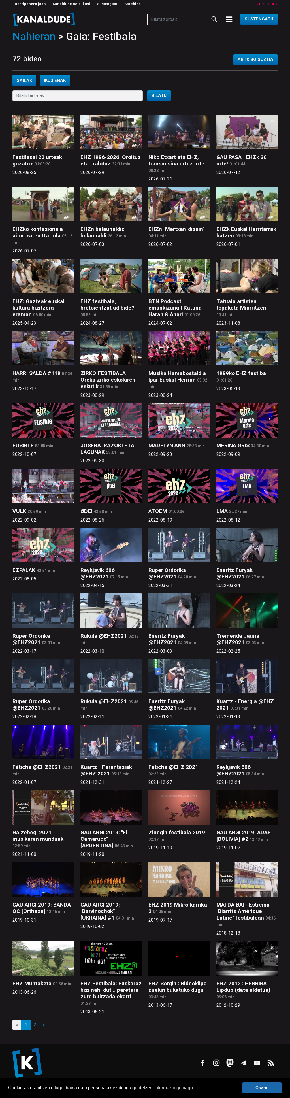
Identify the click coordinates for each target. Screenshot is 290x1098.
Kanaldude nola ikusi (71, 4)
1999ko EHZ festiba (241, 373)
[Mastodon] (229, 1062)
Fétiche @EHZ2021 (36, 767)
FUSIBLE (23, 445)
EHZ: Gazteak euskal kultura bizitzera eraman (38, 308)
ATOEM (157, 511)
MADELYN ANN (166, 445)
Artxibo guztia (255, 59)
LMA (222, 511)
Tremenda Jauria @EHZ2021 (237, 639)
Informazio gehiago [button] (173, 1087)
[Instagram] (216, 1062)
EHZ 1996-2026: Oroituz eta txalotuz (110, 160)
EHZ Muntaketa (32, 983)
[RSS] (270, 1062)
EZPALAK (23, 570)
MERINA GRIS (233, 445)
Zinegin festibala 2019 (176, 832)
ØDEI (86, 511)
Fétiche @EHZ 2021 (173, 767)
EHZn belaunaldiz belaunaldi (102, 232)
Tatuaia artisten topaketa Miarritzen (241, 304)
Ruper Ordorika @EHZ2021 (167, 573)
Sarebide (132, 4)
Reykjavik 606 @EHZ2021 (97, 573)
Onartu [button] (262, 1088)
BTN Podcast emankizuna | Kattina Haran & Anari (175, 308)
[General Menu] (229, 19)
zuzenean (267, 4)
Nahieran (34, 36)
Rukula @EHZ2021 (103, 636)
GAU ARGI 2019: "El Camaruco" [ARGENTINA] (103, 839)
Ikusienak (55, 80)
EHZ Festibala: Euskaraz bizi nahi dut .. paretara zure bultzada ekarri (111, 990)
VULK (19, 511)
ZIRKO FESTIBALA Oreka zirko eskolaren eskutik (107, 380)
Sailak (24, 80)
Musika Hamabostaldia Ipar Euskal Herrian (177, 376)
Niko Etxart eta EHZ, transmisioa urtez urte (176, 160)
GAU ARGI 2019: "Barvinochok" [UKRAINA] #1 (100, 911)
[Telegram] (243, 1062)
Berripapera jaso (30, 4)
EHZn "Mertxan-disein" (176, 229)
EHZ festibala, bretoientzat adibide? (107, 304)
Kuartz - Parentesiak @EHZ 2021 (106, 770)
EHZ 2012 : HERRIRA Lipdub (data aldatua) (243, 986)
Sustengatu (107, 4)
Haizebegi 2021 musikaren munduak (37, 835)
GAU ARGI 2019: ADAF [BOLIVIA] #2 (243, 835)
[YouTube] (257, 1062)
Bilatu (159, 95)
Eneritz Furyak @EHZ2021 (234, 573)
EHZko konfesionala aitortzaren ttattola (37, 232)
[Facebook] (202, 1062)
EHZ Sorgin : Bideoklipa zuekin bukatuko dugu (177, 986)
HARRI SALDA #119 (36, 373)
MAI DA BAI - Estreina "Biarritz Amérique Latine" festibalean (243, 911)
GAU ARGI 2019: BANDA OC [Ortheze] (41, 907)
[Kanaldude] (45, 19)
